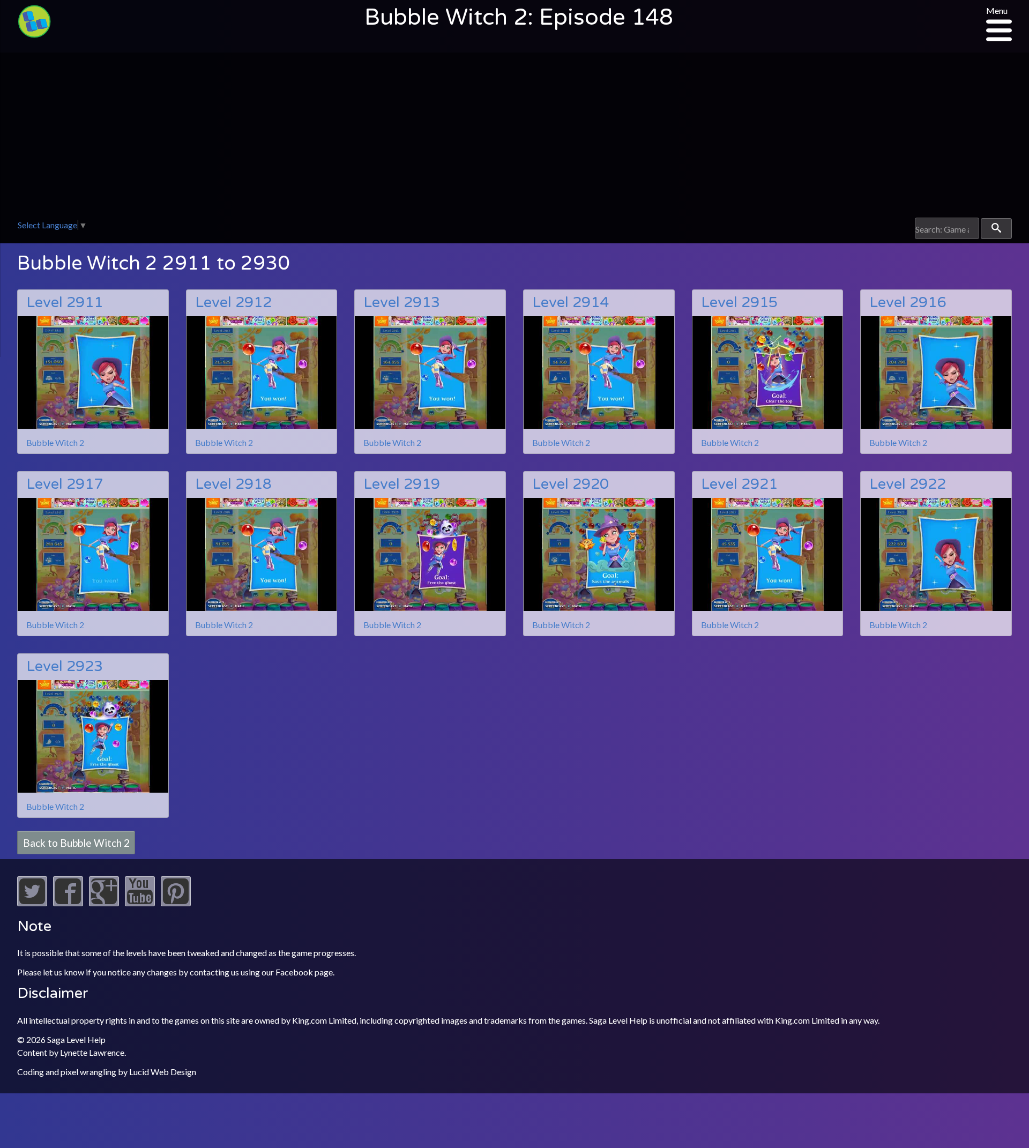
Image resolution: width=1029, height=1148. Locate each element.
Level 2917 (64, 484)
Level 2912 (233, 302)
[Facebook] (68, 903)
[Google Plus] (104, 903)
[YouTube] (140, 903)
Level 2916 (907, 302)
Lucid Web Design (162, 1072)
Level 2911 (64, 302)
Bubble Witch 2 (55, 442)
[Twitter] (32, 903)
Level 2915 (739, 302)
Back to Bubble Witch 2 (76, 842)
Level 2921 (739, 484)
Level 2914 (570, 302)
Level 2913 (401, 302)
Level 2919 (401, 484)
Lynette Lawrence (92, 1052)
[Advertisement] (514, 137)
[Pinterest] (176, 903)
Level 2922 (907, 484)
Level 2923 (64, 666)
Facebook (294, 972)
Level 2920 (570, 484)
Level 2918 (233, 484)
